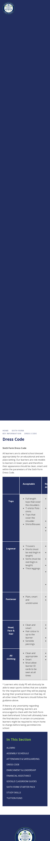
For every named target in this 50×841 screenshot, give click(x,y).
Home (6, 430)
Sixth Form (18, 430)
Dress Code (30, 433)
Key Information (12, 433)
